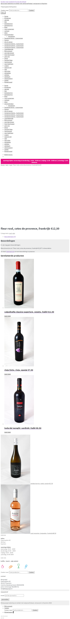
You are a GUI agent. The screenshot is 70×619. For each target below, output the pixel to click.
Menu (3, 13)
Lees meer (7, 316)
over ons (7, 56)
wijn (5, 69)
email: (3, 595)
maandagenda (8, 49)
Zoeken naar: (5, 10)
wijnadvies (7, 73)
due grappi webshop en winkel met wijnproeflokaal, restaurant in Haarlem (24, 3)
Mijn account (8, 51)
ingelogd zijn (10, 251)
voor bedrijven (8, 64)
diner (6, 33)
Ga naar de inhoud (20, 2)
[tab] (36, 237)
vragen (6, 66)
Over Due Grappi (9, 55)
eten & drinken (8, 35)
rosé (10, 165)
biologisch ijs (8, 24)
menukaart (11, 36)
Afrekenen (7, 18)
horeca (6, 40)
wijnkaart (7, 77)
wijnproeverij (8, 78)
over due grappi (9, 53)
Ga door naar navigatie (8, 2)
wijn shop (7, 71)
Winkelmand (8, 82)
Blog (5, 27)
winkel (6, 80)
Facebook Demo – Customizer (13, 38)
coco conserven (9, 29)
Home (6, 16)
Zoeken (31, 10)
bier (5, 22)
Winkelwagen (9, 612)
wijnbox (6, 75)
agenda (6, 20)
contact (6, 31)
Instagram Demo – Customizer (14, 44)
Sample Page (8, 60)
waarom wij (7, 67)
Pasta (6, 58)
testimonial (8, 62)
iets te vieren (8, 42)
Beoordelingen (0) (10, 237)
